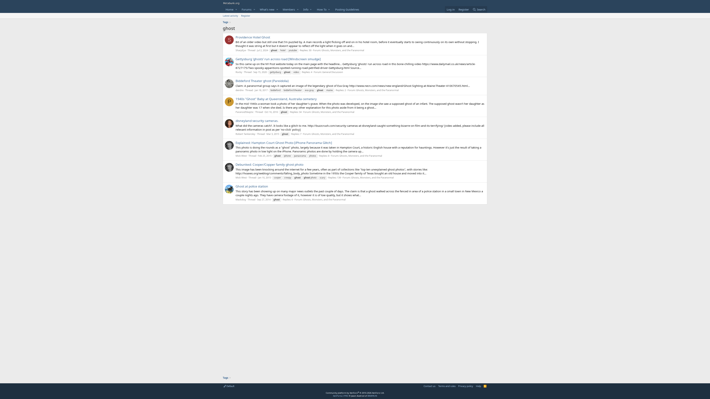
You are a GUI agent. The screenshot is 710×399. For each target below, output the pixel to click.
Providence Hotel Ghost (253, 37)
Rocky (239, 72)
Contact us (429, 386)
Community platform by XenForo (355, 392)
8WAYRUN (372, 395)
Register (245, 15)
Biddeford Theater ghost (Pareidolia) (262, 81)
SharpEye (241, 50)
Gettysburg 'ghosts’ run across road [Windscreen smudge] (278, 59)
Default (230, 386)
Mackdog (241, 199)
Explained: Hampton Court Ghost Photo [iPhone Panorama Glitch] (284, 143)
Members (289, 9)
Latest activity (230, 15)
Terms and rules (447, 386)
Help (478, 386)
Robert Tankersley (245, 134)
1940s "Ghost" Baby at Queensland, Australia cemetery (276, 99)
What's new (267, 9)
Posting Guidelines (347, 9)
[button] (236, 9)
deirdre (240, 90)
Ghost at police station (252, 186)
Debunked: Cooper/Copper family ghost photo (269, 164)
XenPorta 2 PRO (340, 395)
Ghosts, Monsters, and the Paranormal (343, 50)
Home (229, 9)
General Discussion (332, 72)
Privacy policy (465, 386)
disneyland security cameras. (257, 121)
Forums (246, 9)
